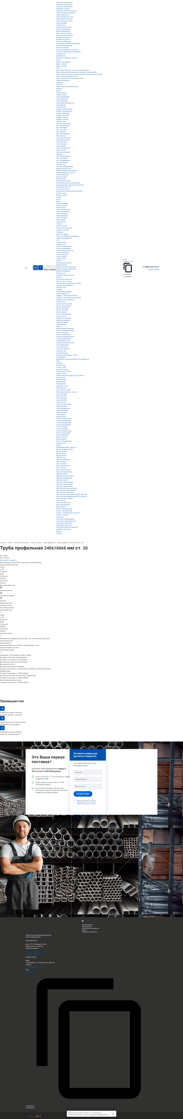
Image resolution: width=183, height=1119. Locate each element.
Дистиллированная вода (64, 449)
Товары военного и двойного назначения (69, 375)
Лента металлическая (63, 138)
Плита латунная (61, 218)
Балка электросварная (64, 33)
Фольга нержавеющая (63, 441)
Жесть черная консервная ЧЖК (66, 76)
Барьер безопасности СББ (65, 343)
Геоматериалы (61, 357)
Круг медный (60, 132)
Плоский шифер (61, 23)
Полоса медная (61, 256)
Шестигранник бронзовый (65, 492)
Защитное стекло (62, 386)
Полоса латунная (62, 254)
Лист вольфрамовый (63, 160)
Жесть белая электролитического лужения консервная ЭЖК (76, 72)
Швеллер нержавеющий (64, 484)
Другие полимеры (62, 234)
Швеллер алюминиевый (64, 478)
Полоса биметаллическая (64, 250)
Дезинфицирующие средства (66, 447)
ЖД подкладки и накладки (65, 328)
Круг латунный (61, 129)
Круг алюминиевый (62, 125)
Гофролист (59, 154)
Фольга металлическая (64, 431)
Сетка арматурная (62, 345)
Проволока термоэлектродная (66, 58)
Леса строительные (62, 189)
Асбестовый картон (62, 15)
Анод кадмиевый (62, 99)
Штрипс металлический (64, 509)
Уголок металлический (63, 418)
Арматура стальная (62, 8)
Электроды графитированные (66, 521)
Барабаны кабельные (63, 529)
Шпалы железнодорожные (65, 336)
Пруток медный (61, 312)
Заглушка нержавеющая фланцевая (68, 52)
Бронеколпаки (61, 379)
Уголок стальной (61, 427)
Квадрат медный (61, 117)
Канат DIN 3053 (61, 394)
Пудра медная (61, 324)
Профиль (59, 289)
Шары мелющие (61, 474)
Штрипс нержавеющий (64, 511)
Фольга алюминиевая (63, 433)
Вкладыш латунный (62, 39)
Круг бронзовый (61, 127)
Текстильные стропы (63, 371)
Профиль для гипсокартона (65, 300)
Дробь (58, 60)
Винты (58, 201)
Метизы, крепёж (61, 195)
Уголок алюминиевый (63, 420)
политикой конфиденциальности (99, 1114)
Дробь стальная (61, 64)
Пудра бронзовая (62, 322)
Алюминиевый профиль (64, 291)
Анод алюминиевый (62, 97)
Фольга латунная (62, 437)
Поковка (59, 224)
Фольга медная (61, 439)
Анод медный (60, 105)
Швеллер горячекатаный (64, 482)
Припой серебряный (63, 271)
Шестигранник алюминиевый (66, 490)
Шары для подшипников (64, 472)
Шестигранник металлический (66, 488)
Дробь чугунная (61, 66)
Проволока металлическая (65, 275)
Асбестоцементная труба (64, 17)
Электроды (60, 517)
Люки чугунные (61, 177)
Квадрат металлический (64, 109)
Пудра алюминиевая (63, 320)
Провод (58, 533)
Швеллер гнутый (61, 480)
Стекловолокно (61, 242)
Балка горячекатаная (63, 29)
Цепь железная (61, 464)
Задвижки (59, 82)
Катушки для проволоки (64, 279)
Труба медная (61, 414)
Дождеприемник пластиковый (66, 170)
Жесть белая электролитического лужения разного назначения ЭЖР (79, 74)
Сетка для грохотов (62, 349)
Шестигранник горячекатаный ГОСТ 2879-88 (71, 494)
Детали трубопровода (63, 41)
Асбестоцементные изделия (65, 13)
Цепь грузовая (61, 461)
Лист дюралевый (62, 162)
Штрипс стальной (62, 515)
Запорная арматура (63, 80)
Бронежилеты (61, 377)
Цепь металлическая (63, 459)
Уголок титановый (62, 429)
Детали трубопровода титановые (67, 49)
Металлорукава (61, 406)
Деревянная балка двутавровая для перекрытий (72, 359)
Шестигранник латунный (64, 498)
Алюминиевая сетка (63, 340)
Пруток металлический (64, 304)
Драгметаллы (60, 56)
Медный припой (61, 265)
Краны (58, 91)
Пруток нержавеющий (63, 314)
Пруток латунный (62, 310)
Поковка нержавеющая (64, 228)
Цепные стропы (61, 373)
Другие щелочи (61, 455)
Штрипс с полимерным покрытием (67, 513)
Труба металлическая (63, 404)
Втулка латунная (61, 205)
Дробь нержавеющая (63, 62)
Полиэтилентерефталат (64, 238)
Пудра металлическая (63, 318)
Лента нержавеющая (63, 148)
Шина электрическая (63, 502)
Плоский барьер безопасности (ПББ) (68, 283)
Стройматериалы (62, 353)
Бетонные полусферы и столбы (66, 355)
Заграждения (60, 384)
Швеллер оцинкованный (64, 486)
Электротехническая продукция (67, 527)
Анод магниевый (61, 101)
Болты (58, 199)
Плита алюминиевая (63, 211)
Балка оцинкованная (63, 31)
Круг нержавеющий (63, 134)
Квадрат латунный (62, 115)
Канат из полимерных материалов (67, 236)
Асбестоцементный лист (64, 19)
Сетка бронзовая (62, 347)
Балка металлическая (63, 27)
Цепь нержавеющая (63, 466)
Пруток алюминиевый (63, 306)
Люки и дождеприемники (64, 166)
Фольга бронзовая (62, 435)
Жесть (58, 68)
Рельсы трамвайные (63, 334)
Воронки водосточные (63, 168)
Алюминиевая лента (63, 140)
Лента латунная (61, 144)
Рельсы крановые (62, 332)
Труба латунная (61, 412)
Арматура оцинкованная (64, 6)
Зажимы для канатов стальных (66, 392)
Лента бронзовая (62, 142)
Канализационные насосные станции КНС (70, 185)
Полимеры (59, 232)
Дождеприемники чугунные (65, 172)
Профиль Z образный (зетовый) (66, 295)
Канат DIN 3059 (61, 398)
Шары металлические (63, 470)
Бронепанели (60, 382)
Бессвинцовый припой (63, 263)
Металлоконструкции (63, 181)
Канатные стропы (62, 369)
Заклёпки (59, 363)
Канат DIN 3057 (61, 396)
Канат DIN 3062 (61, 400)
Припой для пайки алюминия (66, 267)
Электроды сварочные (63, 525)
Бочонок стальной (62, 47)
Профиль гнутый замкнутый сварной (68, 297)
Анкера (58, 197)
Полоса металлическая (64, 246)
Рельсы (58, 326)
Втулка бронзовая (62, 203)
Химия (58, 445)
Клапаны (59, 88)
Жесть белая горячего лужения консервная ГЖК (72, 70)
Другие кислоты (61, 451)
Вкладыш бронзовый (63, 37)
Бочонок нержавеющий (64, 45)
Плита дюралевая (62, 216)
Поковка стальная (62, 230)
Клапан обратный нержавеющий (67, 86)
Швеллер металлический (64, 476)
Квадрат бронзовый (62, 113)
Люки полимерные (62, 175)
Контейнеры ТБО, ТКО (63, 187)
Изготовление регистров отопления (68, 183)
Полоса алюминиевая (63, 248)
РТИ (57, 240)
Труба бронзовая (62, 410)
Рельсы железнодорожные (65, 330)
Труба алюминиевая (63, 408)
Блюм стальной (61, 226)
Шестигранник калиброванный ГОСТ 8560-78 (71, 496)
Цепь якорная (61, 468)
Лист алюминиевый (62, 156)
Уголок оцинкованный (63, 425)
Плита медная (61, 220)
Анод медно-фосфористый (65, 103)
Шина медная (60, 507)
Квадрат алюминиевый (64, 111)
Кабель (58, 531)
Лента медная (61, 146)
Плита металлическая (63, 209)
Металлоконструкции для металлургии (69, 191)
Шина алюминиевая (63, 504)
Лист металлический (63, 152)
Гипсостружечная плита (64, 21)
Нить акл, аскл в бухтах (64, 281)
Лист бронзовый (61, 158)
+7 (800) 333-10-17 (150, 267)
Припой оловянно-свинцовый (66, 269)
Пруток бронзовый (62, 308)
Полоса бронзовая (62, 252)
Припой (58, 261)
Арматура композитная (64, 4)
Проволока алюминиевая (64, 285)
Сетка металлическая (63, 339)
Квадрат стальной (62, 119)
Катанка (59, 277)
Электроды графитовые (64, 523)
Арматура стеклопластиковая (66, 11)
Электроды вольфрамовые (65, 519)
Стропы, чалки (61, 367)
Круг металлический (63, 123)
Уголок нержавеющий (63, 423)
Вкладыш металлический (64, 35)
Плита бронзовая (62, 213)
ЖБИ (58, 361)
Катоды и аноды (61, 95)
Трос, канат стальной (63, 390)
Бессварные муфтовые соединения (68, 43)
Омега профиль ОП (62, 293)
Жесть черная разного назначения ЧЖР (69, 78)
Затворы (59, 84)
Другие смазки (61, 453)
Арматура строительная (64, 2)
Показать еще (61, 25)
